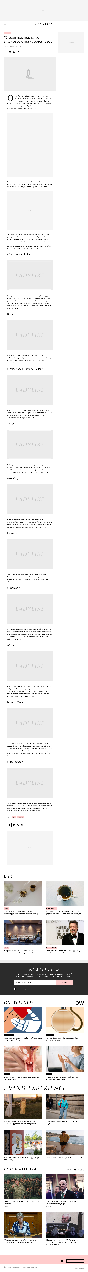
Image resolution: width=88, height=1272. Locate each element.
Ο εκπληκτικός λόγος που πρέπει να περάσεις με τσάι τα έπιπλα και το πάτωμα (22, 912)
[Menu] (5, 24)
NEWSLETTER (75, 1261)
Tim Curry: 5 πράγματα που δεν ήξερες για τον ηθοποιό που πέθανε (64, 951)
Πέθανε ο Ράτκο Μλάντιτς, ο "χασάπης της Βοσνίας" (22, 1202)
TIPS (6, 908)
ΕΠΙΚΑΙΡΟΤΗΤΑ (20, 1169)
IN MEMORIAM (51, 947)
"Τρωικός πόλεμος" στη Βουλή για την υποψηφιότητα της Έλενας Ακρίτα (20, 1241)
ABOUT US (25, 1258)
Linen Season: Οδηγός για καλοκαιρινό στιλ (64, 1157)
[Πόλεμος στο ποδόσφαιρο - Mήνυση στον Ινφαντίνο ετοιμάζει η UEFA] (65, 1186)
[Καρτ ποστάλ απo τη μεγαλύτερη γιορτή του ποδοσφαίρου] (23, 1142)
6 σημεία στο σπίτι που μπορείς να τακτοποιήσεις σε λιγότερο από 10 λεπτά (21, 951)
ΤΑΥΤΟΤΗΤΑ (17, 1258)
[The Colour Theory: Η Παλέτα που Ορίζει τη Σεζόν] (65, 1106)
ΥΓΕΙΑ (7, 1074)
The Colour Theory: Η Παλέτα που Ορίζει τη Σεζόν (64, 1122)
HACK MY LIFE (51, 908)
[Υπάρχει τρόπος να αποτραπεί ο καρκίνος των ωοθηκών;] (23, 1059)
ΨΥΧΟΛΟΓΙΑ (9, 1035)
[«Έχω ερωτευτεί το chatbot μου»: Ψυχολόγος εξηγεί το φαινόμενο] (23, 1020)
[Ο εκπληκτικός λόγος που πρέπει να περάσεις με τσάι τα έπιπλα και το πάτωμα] (23, 893)
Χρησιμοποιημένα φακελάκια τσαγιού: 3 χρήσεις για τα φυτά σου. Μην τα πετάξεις (63, 912)
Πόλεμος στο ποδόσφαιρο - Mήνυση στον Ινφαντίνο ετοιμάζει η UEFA (63, 1202)
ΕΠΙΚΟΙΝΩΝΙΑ (7, 1258)
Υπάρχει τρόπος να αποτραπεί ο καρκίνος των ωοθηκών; (21, 1078)
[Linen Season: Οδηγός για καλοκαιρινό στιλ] (65, 1142)
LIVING (48, 1074)
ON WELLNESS (19, 1003)
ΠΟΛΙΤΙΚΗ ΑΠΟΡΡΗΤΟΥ (45, 1258)
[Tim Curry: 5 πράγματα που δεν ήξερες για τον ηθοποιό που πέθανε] (65, 932)
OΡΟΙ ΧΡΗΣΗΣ (34, 1258)
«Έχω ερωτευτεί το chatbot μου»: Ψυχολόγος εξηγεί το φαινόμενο (23, 1039)
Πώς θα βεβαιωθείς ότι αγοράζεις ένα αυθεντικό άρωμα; (62, 1039)
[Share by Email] (18, 52)
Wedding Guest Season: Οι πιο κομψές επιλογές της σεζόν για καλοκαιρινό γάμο (21, 1122)
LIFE (14, 817)
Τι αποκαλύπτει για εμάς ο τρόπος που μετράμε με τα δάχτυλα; (62, 1078)
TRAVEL (7, 33)
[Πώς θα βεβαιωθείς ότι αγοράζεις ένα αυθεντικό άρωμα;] (65, 1020)
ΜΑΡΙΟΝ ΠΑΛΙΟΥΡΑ (9, 46)
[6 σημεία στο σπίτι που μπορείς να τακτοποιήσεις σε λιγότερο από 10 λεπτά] (23, 932)
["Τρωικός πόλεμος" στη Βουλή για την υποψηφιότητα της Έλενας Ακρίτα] (23, 1225)
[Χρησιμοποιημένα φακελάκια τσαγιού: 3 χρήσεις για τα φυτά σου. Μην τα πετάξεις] (65, 893)
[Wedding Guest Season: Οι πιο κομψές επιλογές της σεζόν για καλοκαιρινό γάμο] (23, 1106)
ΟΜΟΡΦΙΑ (49, 1035)
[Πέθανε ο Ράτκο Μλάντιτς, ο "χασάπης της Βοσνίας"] (23, 1186)
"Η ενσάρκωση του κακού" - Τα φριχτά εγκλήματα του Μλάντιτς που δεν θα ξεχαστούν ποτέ (62, 1242)
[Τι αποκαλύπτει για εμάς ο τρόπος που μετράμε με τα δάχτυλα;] (65, 1059)
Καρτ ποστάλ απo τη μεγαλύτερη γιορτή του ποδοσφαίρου (22, 1158)
